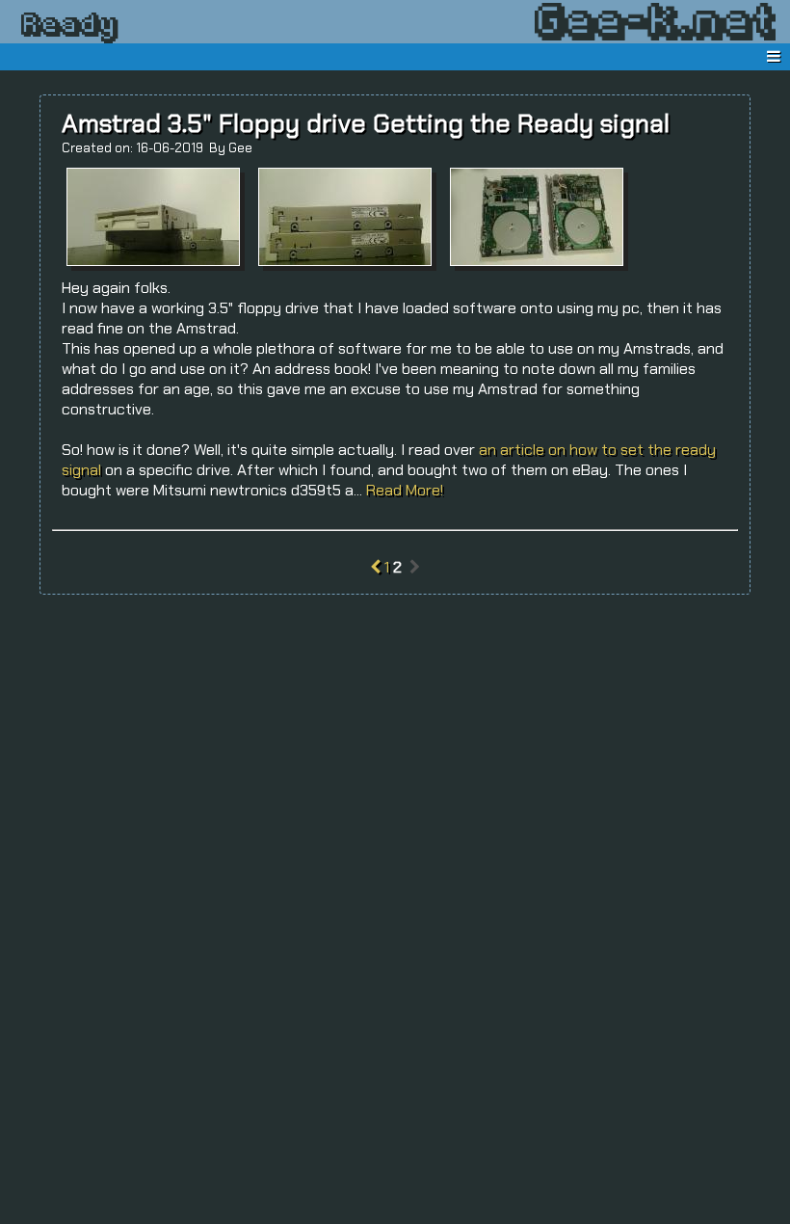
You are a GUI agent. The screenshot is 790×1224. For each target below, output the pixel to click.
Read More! (404, 490)
